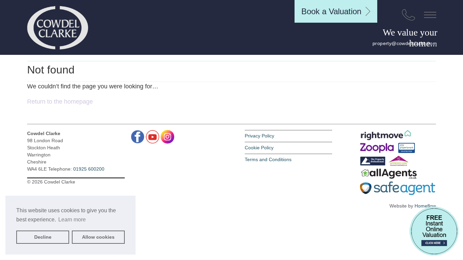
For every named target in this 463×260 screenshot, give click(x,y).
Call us (408, 15)
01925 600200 (88, 169)
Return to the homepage (60, 101)
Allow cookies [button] (98, 237)
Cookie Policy (259, 147)
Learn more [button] (72, 219)
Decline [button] (43, 237)
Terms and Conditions (268, 159)
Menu (430, 15)
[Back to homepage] (57, 27)
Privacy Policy (259, 135)
